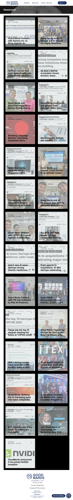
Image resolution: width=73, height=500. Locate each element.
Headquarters (37, 494)
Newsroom (11, 35)
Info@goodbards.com (37, 492)
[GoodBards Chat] (68, 495)
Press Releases (45, 164)
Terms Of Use (37, 482)
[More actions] (32, 21)
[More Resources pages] (39, 2)
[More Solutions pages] (30, 2)
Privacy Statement (37, 485)
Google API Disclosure (37, 488)
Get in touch (37, 491)
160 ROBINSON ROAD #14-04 (37, 496)
